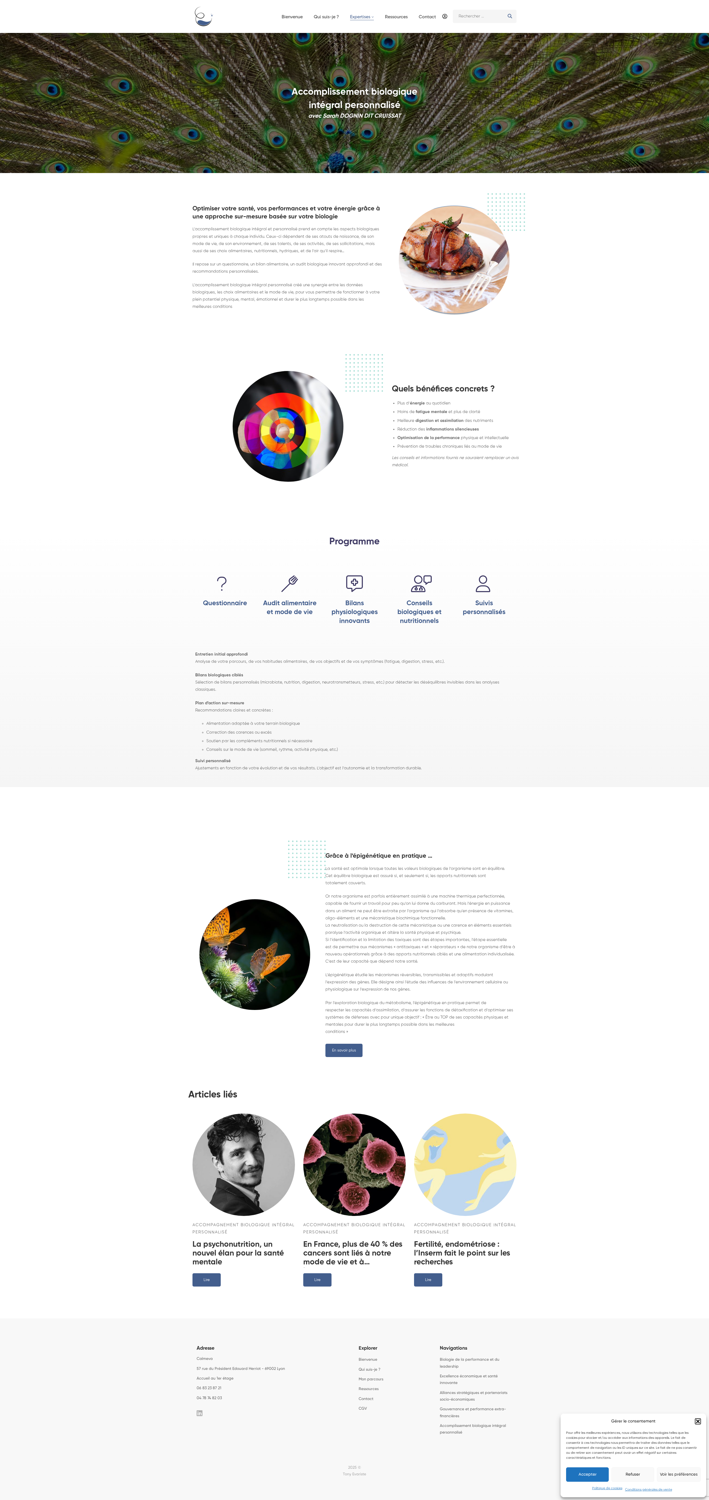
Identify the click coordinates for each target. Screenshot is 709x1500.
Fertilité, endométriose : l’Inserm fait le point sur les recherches (462, 1253)
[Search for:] (485, 16)
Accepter (588, 1474)
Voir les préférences (679, 1474)
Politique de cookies (607, 1488)
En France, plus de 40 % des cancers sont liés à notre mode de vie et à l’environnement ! (352, 1254)
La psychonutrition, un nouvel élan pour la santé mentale (238, 1253)
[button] (698, 1421)
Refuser (633, 1474)
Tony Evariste (354, 1474)
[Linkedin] (199, 1413)
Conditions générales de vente (648, 1489)
